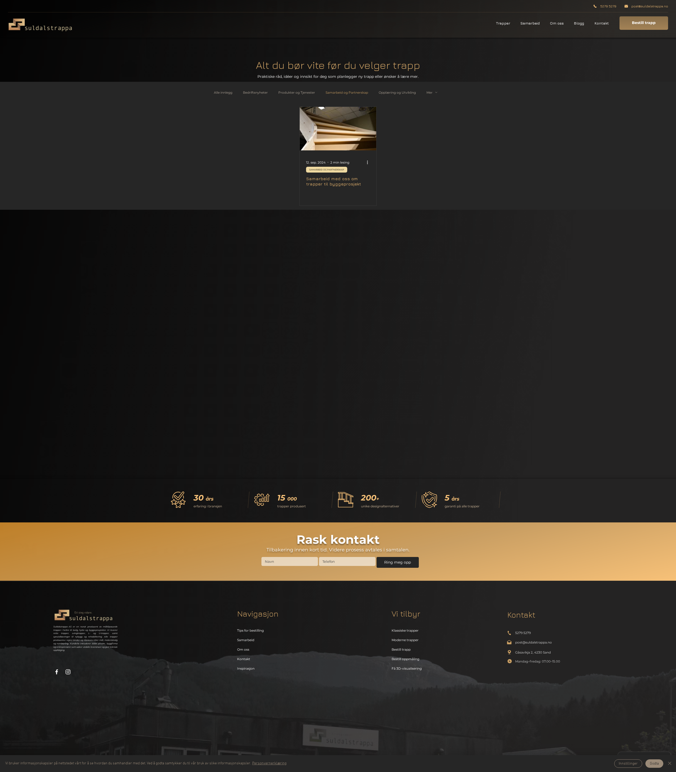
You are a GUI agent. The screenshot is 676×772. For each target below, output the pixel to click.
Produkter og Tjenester (296, 92)
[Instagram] (68, 672)
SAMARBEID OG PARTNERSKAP (326, 169)
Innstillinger (628, 763)
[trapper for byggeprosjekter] (338, 128)
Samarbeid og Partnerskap (347, 92)
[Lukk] (669, 763)
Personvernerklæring (269, 763)
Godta (654, 763)
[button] (502, 23)
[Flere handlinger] (369, 162)
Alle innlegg (223, 92)
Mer (429, 92)
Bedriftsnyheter (255, 92)
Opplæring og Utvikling (397, 92)
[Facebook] (56, 672)
